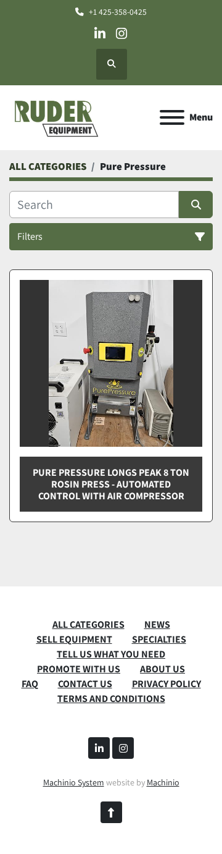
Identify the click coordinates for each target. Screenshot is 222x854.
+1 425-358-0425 (118, 11)
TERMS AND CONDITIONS (111, 698)
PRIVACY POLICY (166, 683)
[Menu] (172, 117)
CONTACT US (85, 683)
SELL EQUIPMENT (74, 639)
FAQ (30, 683)
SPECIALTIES (159, 639)
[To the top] (111, 812)
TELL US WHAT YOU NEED (111, 654)
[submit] (196, 204)
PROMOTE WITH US (78, 668)
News (157, 624)
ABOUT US (162, 668)
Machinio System (73, 782)
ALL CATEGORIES (88, 624)
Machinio (163, 782)
